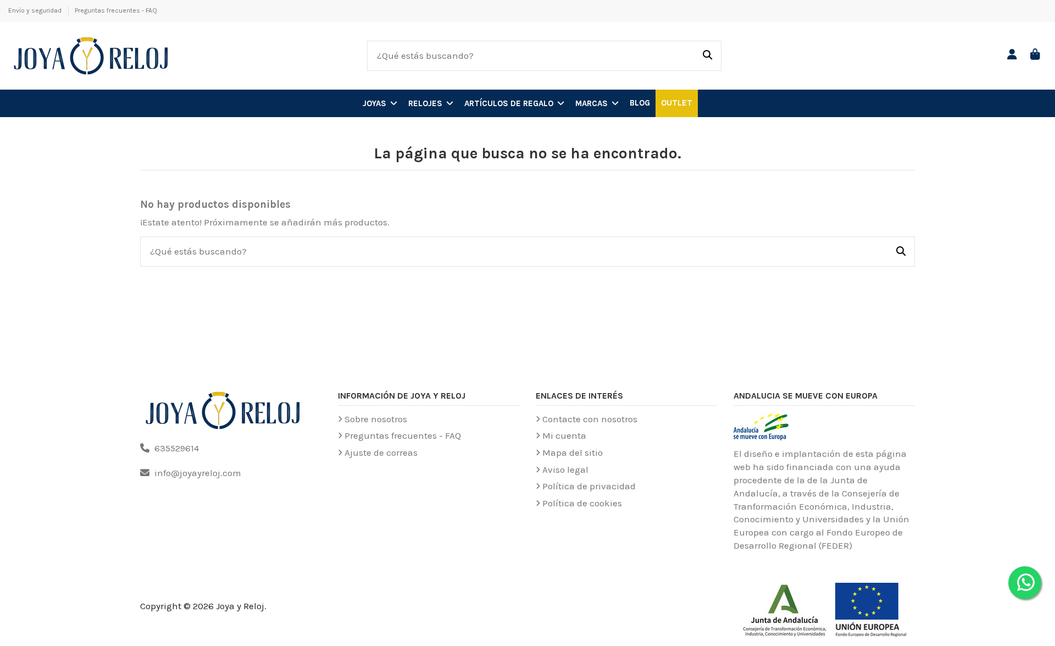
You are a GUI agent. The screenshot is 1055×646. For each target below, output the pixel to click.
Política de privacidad (589, 486)
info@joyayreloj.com (197, 472)
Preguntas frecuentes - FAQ (116, 10)
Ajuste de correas (381, 452)
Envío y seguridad (35, 10)
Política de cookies (582, 503)
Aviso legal (565, 469)
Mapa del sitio (572, 452)
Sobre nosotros (376, 418)
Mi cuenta (564, 435)
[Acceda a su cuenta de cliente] (1012, 55)
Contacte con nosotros (589, 418)
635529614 (176, 448)
